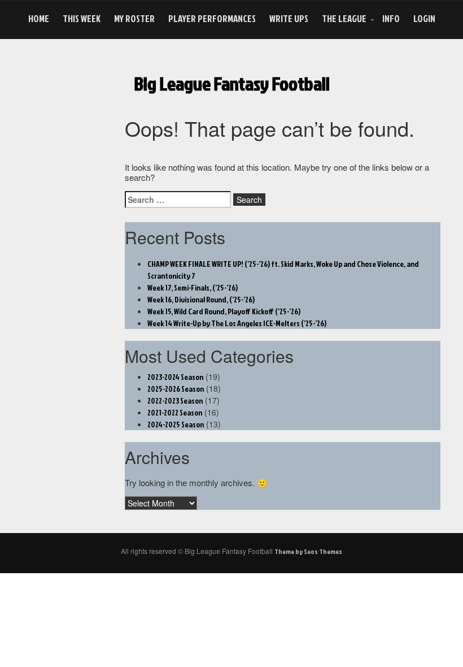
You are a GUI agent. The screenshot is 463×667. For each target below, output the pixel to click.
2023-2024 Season (175, 376)
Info (391, 18)
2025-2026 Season (175, 388)
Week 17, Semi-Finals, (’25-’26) (192, 287)
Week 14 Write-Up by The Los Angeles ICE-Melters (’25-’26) (236, 323)
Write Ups (288, 18)
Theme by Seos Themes (308, 551)
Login (424, 18)
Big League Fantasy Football (232, 83)
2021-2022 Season (174, 412)
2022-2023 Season (175, 400)
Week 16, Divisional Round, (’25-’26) (201, 299)
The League (344, 18)
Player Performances (212, 18)
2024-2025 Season (175, 424)
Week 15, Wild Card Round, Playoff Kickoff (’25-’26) (223, 311)
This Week (82, 18)
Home (38, 18)
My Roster (134, 18)
